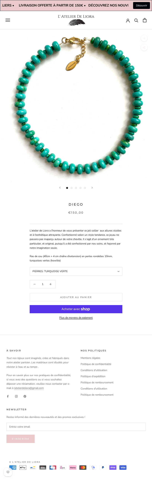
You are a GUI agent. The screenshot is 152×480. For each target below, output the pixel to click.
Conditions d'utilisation (94, 370)
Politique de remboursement (97, 382)
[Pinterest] (25, 396)
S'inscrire (20, 438)
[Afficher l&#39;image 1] (67, 188)
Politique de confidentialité (96, 364)
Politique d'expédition (93, 376)
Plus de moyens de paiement (76, 317)
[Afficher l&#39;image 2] (71, 188)
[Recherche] (136, 20)
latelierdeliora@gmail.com (29, 388)
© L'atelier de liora (24, 462)
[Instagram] (16, 396)
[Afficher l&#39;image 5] (85, 188)
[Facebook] (7, 396)
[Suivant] (92, 188)
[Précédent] (59, 188)
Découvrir (141, 5)
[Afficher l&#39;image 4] (80, 188)
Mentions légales (90, 358)
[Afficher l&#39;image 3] (76, 188)
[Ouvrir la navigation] (8, 20)
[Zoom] (144, 38)
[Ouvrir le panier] (144, 20)
